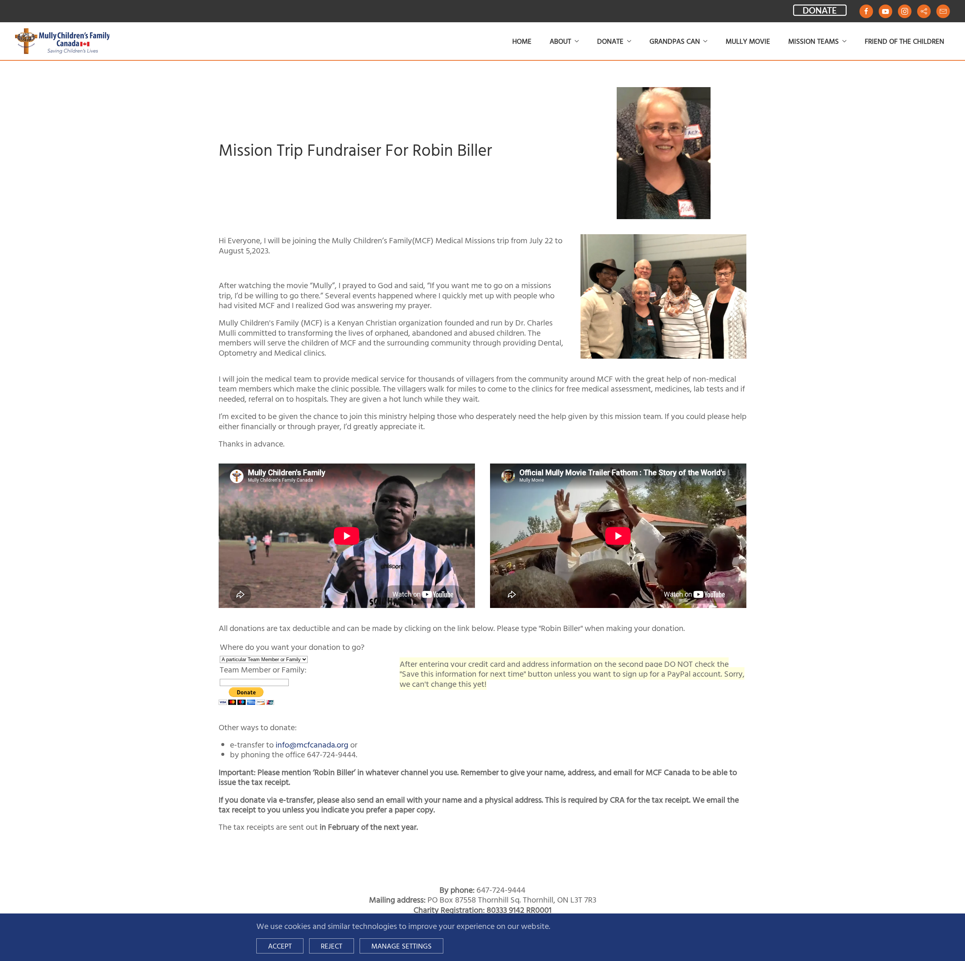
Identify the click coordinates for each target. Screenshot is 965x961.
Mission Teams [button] (813, 41)
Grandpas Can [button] (674, 41)
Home (522, 41)
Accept (280, 945)
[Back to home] (62, 41)
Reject (331, 945)
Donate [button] (610, 41)
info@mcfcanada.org (312, 744)
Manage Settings (401, 945)
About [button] (560, 41)
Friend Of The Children (904, 41)
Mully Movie (748, 41)
